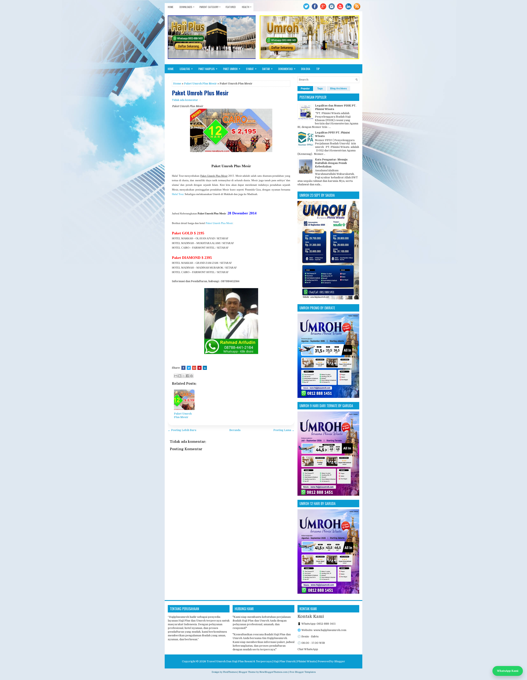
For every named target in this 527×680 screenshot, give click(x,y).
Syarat (251, 68)
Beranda (234, 430)
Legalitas (186, 68)
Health (246, 7)
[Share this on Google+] (194, 368)
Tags (320, 88)
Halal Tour (177, 194)
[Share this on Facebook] (183, 368)
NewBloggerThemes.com (273, 672)
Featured (231, 7)
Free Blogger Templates (302, 672)
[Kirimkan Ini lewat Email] (176, 376)
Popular (305, 88)
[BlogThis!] (180, 376)
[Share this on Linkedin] (205, 368)
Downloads (187, 7)
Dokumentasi (286, 68)
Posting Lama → (283, 430)
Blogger (339, 661)
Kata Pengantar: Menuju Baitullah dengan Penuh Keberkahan (331, 163)
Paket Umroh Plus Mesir (200, 83)
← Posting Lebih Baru (182, 430)
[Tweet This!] (189, 368)
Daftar (267, 68)
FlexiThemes (230, 672)
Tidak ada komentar (185, 100)
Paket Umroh (231, 68)
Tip (318, 69)
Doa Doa (305, 69)
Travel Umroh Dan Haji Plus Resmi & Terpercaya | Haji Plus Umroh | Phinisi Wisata (261, 661)
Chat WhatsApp (307, 649)
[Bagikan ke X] (184, 376)
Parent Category (209, 7)
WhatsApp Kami (507, 670)
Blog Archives (338, 88)
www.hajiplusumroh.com (330, 630)
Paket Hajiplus (207, 68)
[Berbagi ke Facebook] (187, 376)
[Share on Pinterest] (199, 368)
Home (170, 7)
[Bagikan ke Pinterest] (191, 376)
